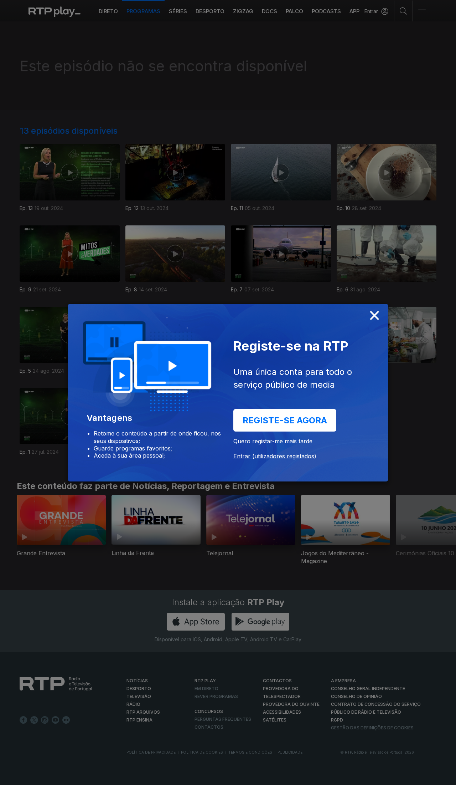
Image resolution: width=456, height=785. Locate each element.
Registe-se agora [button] (285, 420)
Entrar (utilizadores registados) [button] (274, 456)
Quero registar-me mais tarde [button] (272, 441)
